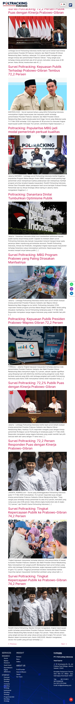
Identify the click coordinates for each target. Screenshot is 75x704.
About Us (20, 665)
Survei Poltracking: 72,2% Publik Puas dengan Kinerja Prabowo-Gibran (36, 384)
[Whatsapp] (71, 284)
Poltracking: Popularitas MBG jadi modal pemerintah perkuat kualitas (34, 130)
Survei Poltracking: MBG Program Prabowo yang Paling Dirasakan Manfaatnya (32, 258)
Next (64, 644)
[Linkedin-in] (71, 293)
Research (6, 656)
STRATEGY (5, 675)
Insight (20, 653)
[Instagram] (71, 288)
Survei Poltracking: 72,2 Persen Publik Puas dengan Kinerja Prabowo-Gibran (36, 10)
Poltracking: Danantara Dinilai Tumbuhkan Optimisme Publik (30, 196)
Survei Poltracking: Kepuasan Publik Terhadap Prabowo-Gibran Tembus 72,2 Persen (34, 70)
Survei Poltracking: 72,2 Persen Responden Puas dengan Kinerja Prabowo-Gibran (32, 444)
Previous (12, 644)
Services (6, 653)
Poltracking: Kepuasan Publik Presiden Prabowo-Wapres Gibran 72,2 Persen (36, 320)
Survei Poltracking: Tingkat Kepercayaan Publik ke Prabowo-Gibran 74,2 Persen (37, 512)
